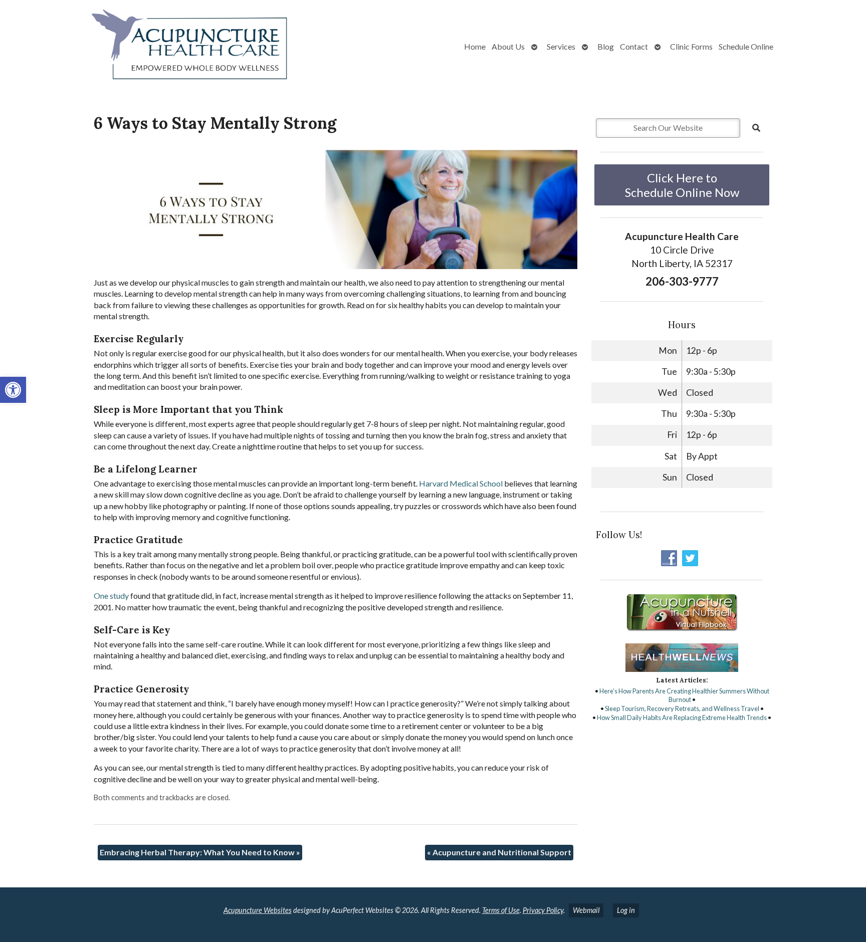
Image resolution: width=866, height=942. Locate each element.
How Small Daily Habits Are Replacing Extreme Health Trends (682, 718)
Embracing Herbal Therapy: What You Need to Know (200, 852)
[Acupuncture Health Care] (153, 46)
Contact (634, 46)
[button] (13, 390)
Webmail (586, 910)
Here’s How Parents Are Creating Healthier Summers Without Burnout (684, 695)
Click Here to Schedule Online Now (682, 184)
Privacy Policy (543, 910)
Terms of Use (501, 910)
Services (561, 46)
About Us (508, 46)
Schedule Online (746, 46)
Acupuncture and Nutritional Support (499, 852)
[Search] (756, 128)
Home (475, 46)
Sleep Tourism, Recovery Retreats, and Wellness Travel (682, 708)
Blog (605, 46)
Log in (626, 910)
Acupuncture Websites (258, 910)
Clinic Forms (691, 46)
